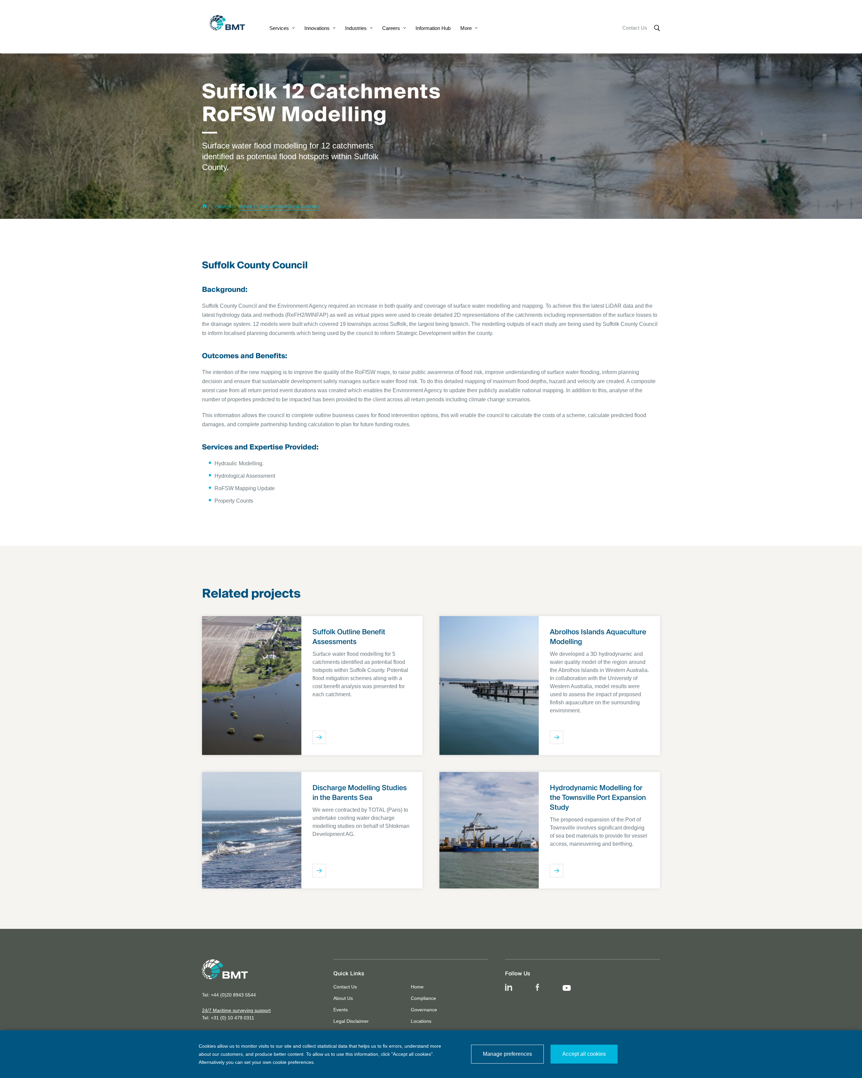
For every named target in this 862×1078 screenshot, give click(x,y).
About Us (343, 998)
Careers (391, 28)
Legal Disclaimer (351, 1021)
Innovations (317, 28)
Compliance (423, 998)
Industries (356, 28)
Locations (421, 1021)
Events (340, 1009)
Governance (424, 1009)
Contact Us (634, 28)
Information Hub (433, 28)
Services (279, 28)
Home (417, 986)
